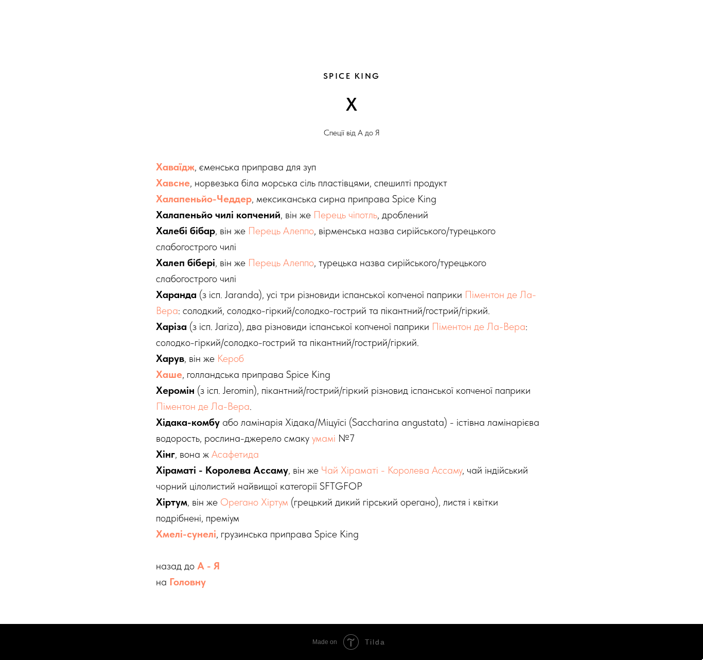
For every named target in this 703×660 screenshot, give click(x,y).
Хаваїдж (175, 167)
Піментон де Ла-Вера (478, 326)
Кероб (230, 358)
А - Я (208, 566)
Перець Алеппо (281, 230)
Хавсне (173, 183)
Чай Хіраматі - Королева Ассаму (391, 470)
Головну (187, 582)
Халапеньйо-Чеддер (204, 199)
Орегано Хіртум (254, 502)
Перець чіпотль (345, 215)
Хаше (169, 374)
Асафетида (235, 454)
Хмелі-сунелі (186, 534)
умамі (324, 438)
